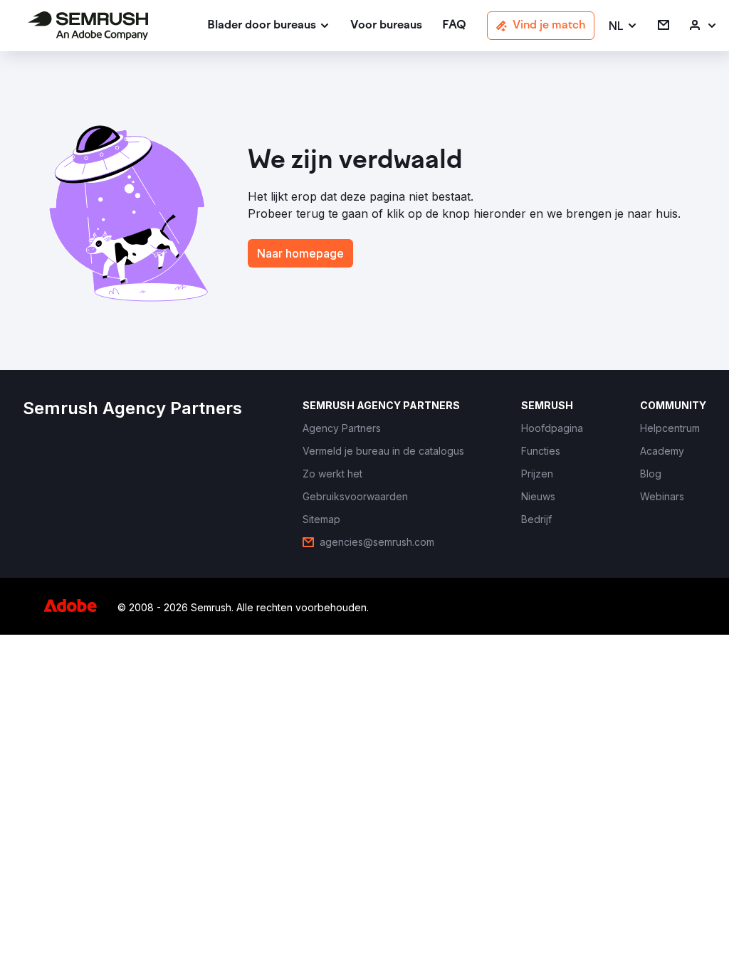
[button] (623, 26)
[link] (386, 26)
